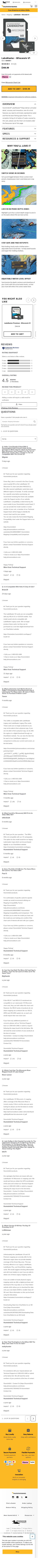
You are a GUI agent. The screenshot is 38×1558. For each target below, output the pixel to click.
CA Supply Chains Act (18, 1531)
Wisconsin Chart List (12, 82)
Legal (8, 1528)
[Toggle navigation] (36, 6)
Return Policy (11, 1507)
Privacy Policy (16, 1528)
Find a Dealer (11, 1503)
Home (3, 15)
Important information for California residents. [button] (19, 97)
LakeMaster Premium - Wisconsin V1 (17, 323)
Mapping (9, 15)
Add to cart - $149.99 (19, 89)
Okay (17, 1552)
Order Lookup (27, 1503)
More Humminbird (10, 1515)
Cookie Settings (17, 1533)
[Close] (32, 1536)
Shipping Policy (27, 1507)
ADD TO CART (17, 334)
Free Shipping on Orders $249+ (19, 10)
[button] (3, 38)
